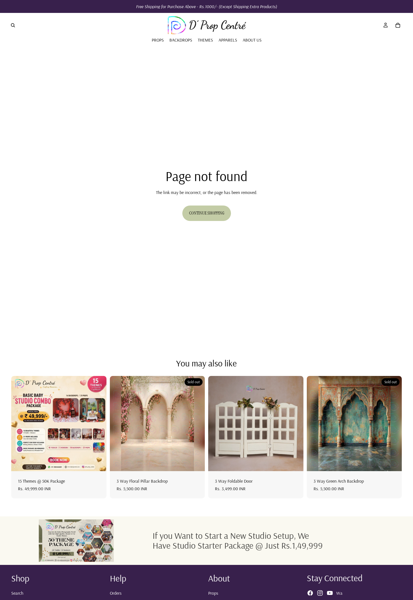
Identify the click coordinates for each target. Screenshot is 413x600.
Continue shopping (206, 213)
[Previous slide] (19, 424)
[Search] (13, 25)
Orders (116, 593)
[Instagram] (320, 593)
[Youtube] (329, 593)
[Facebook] (310, 593)
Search (17, 593)
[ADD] (98, 463)
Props (213, 593)
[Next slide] (98, 424)
